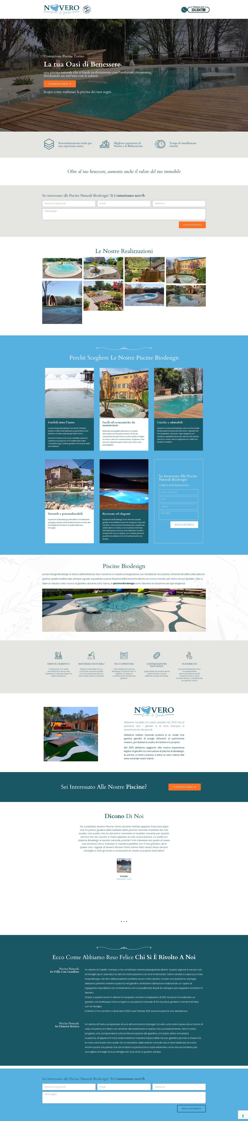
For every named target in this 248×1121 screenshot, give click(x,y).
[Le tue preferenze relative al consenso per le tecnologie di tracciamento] (243, 1116)
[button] (121, 921)
